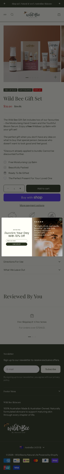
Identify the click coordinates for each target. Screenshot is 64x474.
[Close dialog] (60, 219)
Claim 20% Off (17, 244)
